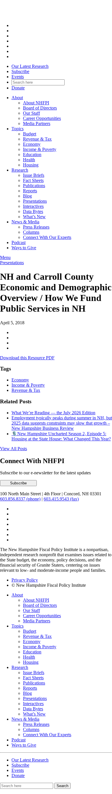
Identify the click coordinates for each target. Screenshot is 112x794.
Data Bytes (33, 211)
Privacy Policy (24, 580)
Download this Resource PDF (27, 357)
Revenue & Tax (37, 139)
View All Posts (13, 448)
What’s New (34, 216)
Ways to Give (23, 247)
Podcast (18, 242)
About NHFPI (36, 102)
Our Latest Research (30, 66)
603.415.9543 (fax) (61, 498)
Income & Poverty (39, 149)
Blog (27, 195)
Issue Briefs (33, 175)
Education (32, 154)
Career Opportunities (42, 118)
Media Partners (36, 123)
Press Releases (36, 227)
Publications (34, 185)
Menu (5, 257)
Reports (30, 190)
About (17, 97)
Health (29, 159)
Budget (29, 133)
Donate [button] (18, 87)
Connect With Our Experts (47, 237)
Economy (31, 144)
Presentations (35, 201)
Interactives (33, 206)
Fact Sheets (33, 180)
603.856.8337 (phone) (20, 498)
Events (17, 76)
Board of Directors (40, 108)
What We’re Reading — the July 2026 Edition (53, 412)
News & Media (25, 221)
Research (19, 170)
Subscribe (20, 71)
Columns (31, 232)
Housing (30, 164)
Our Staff (31, 113)
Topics (17, 128)
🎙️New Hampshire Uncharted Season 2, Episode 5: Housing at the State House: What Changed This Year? (61, 436)
